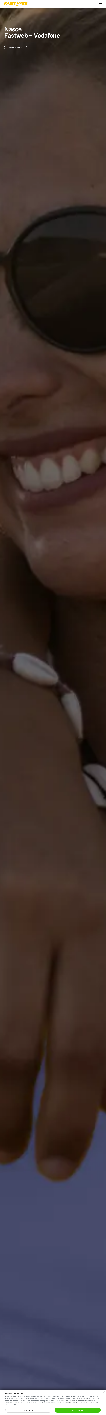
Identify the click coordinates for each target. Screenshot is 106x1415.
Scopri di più (14, 47)
